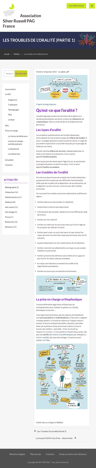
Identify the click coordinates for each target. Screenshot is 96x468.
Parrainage (9, 212)
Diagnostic (12, 100)
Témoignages (13, 110)
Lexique (11, 119)
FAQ (10, 114)
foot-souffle (43, 337)
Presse (8, 217)
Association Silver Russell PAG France (22, 20)
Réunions (9, 227)
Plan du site (35, 454)
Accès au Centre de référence (73, 454)
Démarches (9, 192)
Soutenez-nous (76, 6)
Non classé (9, 207)
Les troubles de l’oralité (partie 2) (51, 431)
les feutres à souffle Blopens (61, 334)
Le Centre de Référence (18, 136)
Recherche (9, 222)
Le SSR (8, 94)
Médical (59, 422)
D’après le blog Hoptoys (46, 104)
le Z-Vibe (46, 340)
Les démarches (14, 154)
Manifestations (11, 197)
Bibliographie (10, 187)
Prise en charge (11, 130)
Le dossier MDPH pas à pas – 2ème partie (54, 438)
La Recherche (13, 149)
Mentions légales (17, 454)
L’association (10, 89)
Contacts (9, 165)
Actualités (9, 160)
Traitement (12, 105)
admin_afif (65, 72)
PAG (7, 125)
